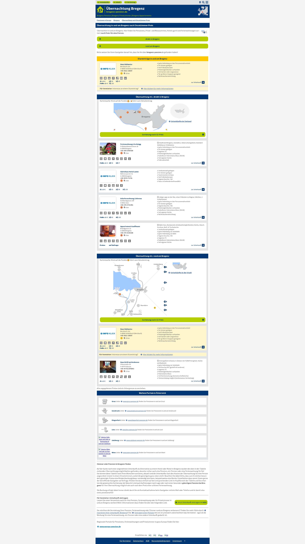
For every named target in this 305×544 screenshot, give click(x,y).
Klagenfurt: (116, 420)
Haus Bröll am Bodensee (129, 362)
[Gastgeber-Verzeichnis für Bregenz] (101, 9)
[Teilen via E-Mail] (167, 535)
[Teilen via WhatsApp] (161, 535)
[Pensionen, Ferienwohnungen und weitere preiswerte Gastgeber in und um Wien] (105, 452)
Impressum (177, 541)
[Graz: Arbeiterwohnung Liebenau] (109, 203)
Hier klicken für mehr (158, 88)
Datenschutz (138, 541)
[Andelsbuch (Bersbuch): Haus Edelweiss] (109, 69)
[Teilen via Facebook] (151, 535)
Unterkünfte (103, 2)
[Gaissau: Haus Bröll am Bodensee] (109, 367)
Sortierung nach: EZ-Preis (173, 134)
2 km (126, 181)
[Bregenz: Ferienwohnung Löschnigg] (109, 149)
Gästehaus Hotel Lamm (129, 172)
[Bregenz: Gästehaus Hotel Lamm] (109, 176)
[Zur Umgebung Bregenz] (179, 118)
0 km (126, 235)
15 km (127, 371)
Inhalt (117, 2)
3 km (126, 153)
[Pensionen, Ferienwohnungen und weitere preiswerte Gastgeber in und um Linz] (105, 429)
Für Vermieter (125, 541)
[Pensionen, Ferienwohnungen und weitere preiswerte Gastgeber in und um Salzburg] (105, 440)
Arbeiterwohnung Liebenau (131, 198)
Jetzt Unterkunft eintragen (192, 502)
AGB (147, 541)
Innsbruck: (116, 411)
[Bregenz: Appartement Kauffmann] (109, 231)
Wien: (114, 452)
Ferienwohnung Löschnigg (130, 144)
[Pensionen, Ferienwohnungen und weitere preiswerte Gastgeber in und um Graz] (105, 401)
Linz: (113, 430)
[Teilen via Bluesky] (155, 535)
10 (121, 207)
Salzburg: (115, 440)
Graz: (114, 401)
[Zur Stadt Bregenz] (180, 269)
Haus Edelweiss (126, 64)
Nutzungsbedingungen (161, 541)
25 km (127, 73)
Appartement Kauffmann (130, 226)
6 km (126, 207)
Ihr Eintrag (130, 2)
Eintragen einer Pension (144, 512)
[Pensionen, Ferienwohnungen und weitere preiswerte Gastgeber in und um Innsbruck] (105, 411)
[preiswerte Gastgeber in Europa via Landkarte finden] (203, 13)
